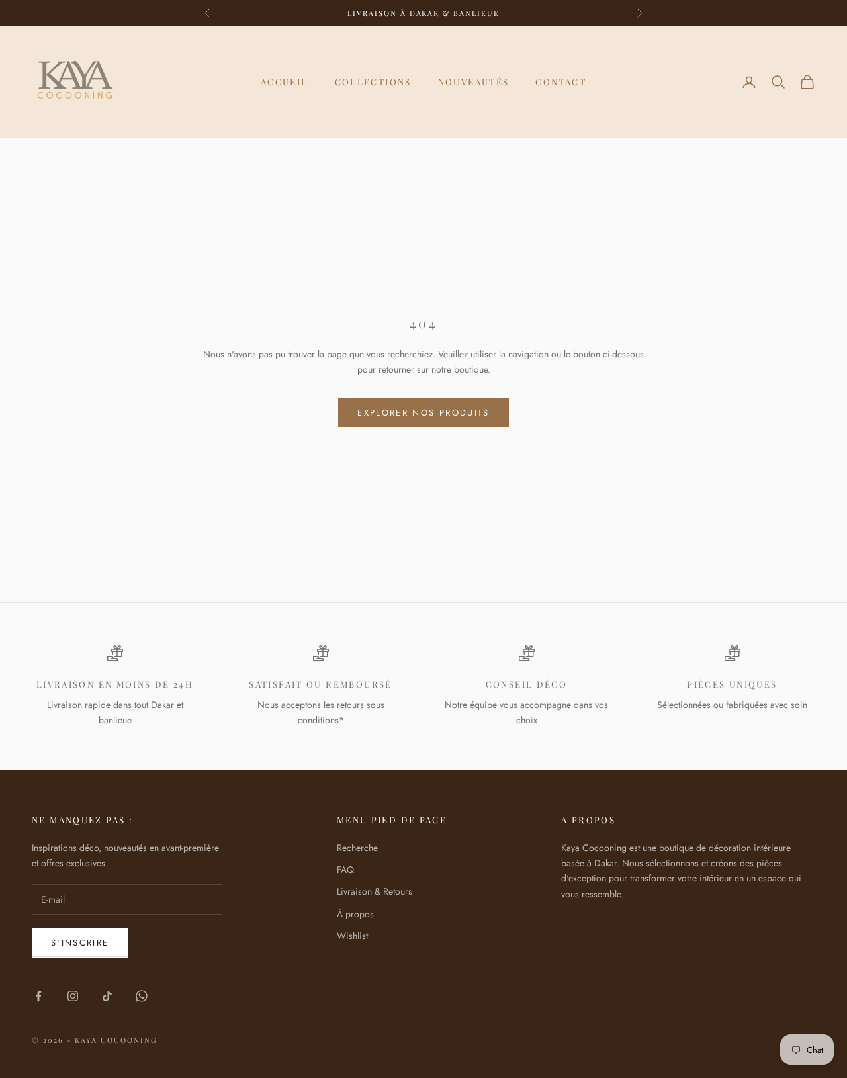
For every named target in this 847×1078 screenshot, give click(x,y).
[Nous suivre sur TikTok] (107, 996)
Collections (373, 81)
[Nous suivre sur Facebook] (38, 996)
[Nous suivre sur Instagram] (72, 996)
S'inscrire (80, 942)
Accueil (284, 81)
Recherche (357, 847)
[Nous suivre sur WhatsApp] (141, 996)
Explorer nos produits (423, 412)
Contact (560, 81)
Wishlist (352, 935)
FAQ (345, 869)
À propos (355, 914)
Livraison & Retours (374, 891)
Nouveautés (474, 81)
